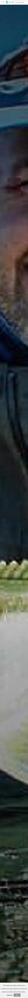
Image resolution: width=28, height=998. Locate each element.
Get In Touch (19, 2)
